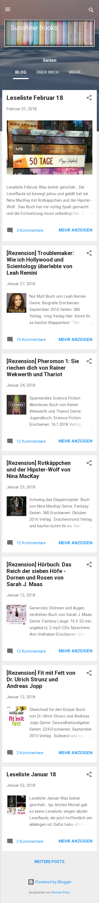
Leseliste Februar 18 (35, 97)
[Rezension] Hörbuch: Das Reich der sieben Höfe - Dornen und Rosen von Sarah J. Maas (39, 574)
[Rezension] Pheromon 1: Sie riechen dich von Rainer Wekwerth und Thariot (43, 368)
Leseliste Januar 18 (31, 774)
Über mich (47, 72)
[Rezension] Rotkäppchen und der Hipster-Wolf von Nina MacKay (39, 469)
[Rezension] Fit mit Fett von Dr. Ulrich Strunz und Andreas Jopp (41, 679)
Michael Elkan (60, 892)
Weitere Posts (49, 861)
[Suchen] (91, 11)
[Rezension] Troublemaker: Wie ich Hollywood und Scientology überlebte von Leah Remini (40, 263)
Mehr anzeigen (75, 230)
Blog (20, 72)
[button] (89, 98)
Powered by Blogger (53, 881)
